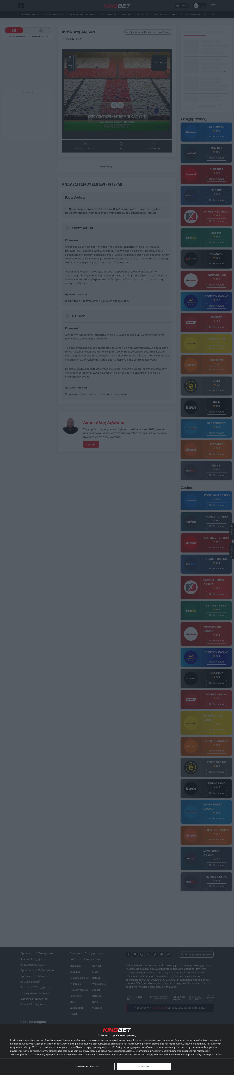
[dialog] (117, 1049)
